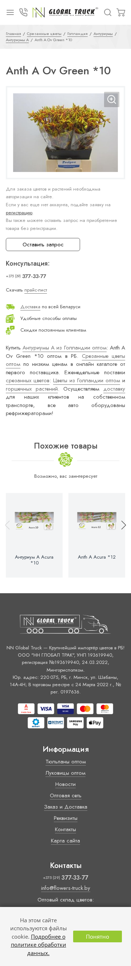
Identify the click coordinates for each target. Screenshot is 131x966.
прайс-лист (35, 289)
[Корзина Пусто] (120, 12)
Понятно (97, 936)
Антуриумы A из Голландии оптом (65, 348)
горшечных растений (32, 389)
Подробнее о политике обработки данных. (38, 945)
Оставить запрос (43, 244)
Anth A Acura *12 (97, 557)
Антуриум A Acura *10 (34, 560)
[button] (120, 535)
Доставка (30, 306)
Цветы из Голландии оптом (86, 380)
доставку (114, 389)
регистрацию (19, 212)
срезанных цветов (27, 380)
